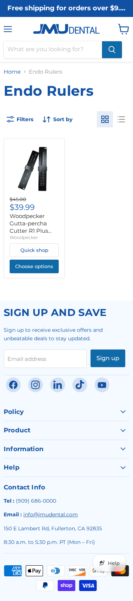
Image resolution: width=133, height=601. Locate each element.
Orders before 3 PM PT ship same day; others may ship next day (66, 16)
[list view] (121, 119)
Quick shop (34, 250)
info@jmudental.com (50, 514)
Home (12, 71)
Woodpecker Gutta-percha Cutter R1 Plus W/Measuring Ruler (29, 230)
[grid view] (105, 119)
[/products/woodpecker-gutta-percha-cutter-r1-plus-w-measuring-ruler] (34, 169)
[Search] (112, 49)
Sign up (107, 358)
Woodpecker (24, 237)
